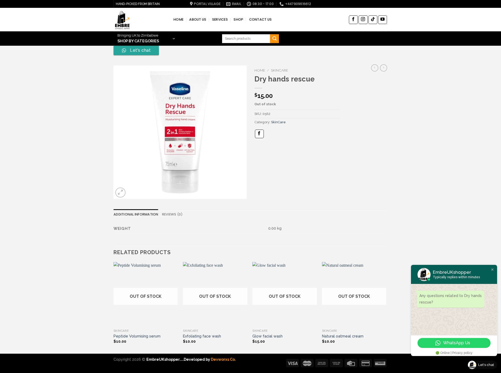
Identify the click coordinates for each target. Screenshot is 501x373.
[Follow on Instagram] (363, 19)
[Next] (386, 307)
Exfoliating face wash (202, 336)
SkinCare (279, 70)
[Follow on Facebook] (353, 19)
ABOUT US (197, 19)
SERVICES (220, 19)
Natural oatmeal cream (342, 336)
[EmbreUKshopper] (140, 19)
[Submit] (274, 38)
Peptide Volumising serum (137, 336)
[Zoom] (120, 193)
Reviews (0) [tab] (172, 214)
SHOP (238, 19)
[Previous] (114, 307)
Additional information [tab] (136, 214)
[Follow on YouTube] (382, 19)
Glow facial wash (267, 336)
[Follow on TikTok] (372, 19)
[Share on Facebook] (259, 134)
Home (259, 70)
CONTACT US (260, 19)
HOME (178, 19)
